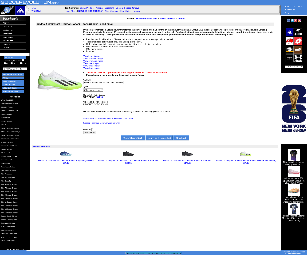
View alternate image (93, 58)
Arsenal (99, 8)
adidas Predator (87, 8)
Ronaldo (136, 11)
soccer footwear (167, 18)
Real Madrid (125, 11)
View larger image (91, 56)
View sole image (90, 63)
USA (33, 8)
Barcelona (109, 8)
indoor (181, 18)
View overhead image (93, 61)
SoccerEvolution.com (146, 18)
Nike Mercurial (111, 11)
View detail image (91, 66)
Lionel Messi (71, 11)
